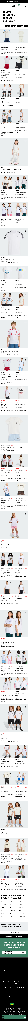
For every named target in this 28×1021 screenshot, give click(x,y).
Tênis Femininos (22, 904)
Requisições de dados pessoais (19, 982)
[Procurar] (22, 5)
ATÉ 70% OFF (17, 970)
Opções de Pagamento (19, 966)
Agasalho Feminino (12, 911)
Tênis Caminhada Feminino (13, 914)
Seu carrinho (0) (19, 936)
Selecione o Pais (5, 993)
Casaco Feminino (3, 907)
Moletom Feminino (3, 904)
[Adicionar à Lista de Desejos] (11, 31)
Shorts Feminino (12, 901)
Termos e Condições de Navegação (6, 988)
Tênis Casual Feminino (4, 911)
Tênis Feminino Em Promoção (22, 901)
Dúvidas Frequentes (19, 962)
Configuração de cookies (7, 981)
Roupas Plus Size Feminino (23, 907)
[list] (16, 26)
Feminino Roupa (21, 911)
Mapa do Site (4, 966)
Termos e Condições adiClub (6, 997)
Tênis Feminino (3, 901)
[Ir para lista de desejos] (6, 5)
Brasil (16, 1004)
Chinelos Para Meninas (23, 914)
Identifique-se (8, 936)
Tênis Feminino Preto (12, 907)
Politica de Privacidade (19, 993)
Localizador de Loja (6, 962)
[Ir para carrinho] (25, 5)
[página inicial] (13, 6)
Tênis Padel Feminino (22, 917)
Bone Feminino (12, 917)
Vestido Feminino (12, 904)
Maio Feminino (3, 914)
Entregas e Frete (5, 970)
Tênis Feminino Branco (3, 917)
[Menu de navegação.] (2, 5)
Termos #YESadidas (19, 997)
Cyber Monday (4, 974)
